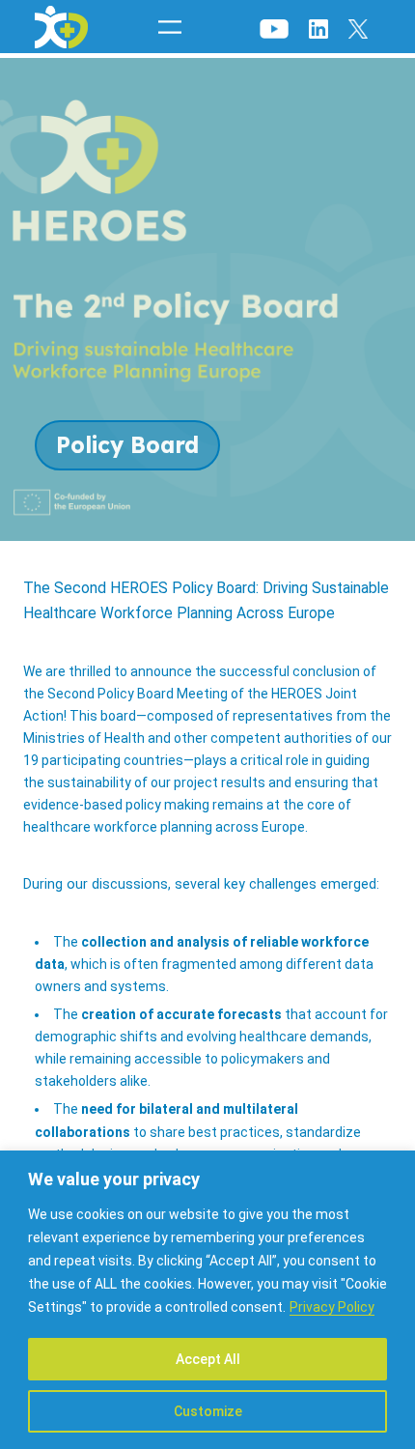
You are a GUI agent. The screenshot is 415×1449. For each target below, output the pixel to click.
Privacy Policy (332, 1307)
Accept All (208, 1359)
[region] (207, 1300)
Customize (208, 1411)
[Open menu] (169, 27)
